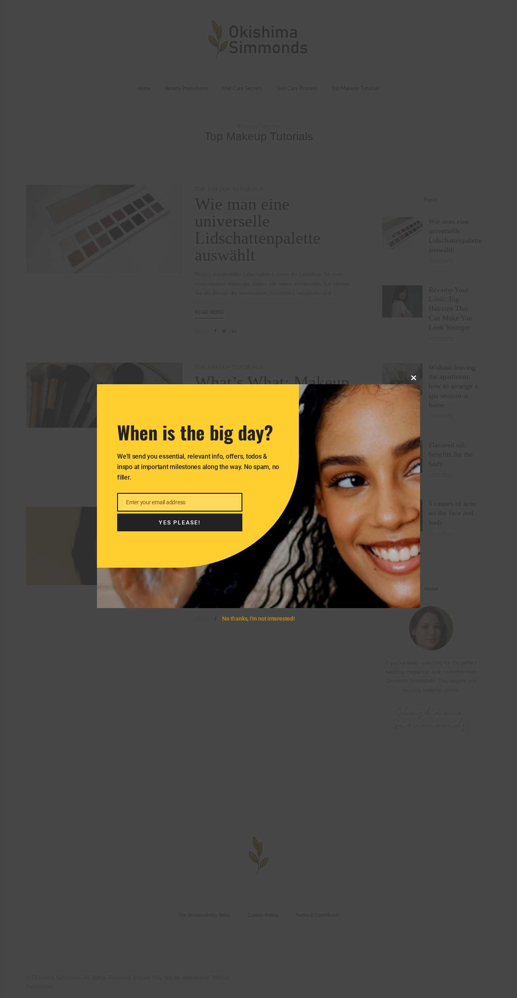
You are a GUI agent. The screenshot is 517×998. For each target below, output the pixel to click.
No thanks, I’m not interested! (258, 618)
